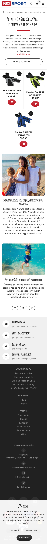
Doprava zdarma (18, 322)
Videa (23, 434)
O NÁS (23, 411)
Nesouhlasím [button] (32, 530)
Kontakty (23, 423)
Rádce (23, 403)
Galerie (23, 419)
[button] (12, 102)
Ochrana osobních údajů (23, 381)
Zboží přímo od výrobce (21, 333)
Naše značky (23, 426)
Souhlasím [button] (24, 537)
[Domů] (14, 4)
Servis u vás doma (19, 344)
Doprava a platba (23, 373)
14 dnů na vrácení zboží (21, 354)
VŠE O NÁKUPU (23, 369)
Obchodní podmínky (23, 377)
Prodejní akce (23, 430)
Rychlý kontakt (24, 487)
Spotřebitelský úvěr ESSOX (23, 388)
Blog (23, 400)
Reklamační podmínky (23, 384)
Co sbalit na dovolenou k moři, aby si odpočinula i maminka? (23, 202)
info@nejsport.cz (23, 477)
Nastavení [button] (14, 530)
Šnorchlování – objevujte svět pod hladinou (23, 279)
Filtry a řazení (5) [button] (22, 61)
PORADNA (23, 395)
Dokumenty (23, 415)
